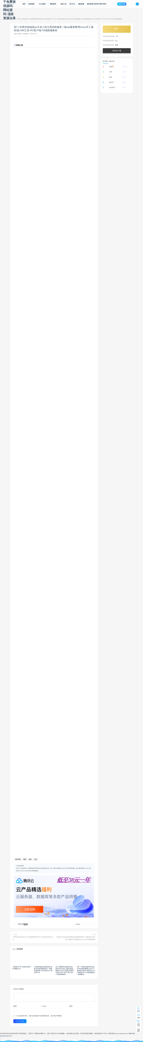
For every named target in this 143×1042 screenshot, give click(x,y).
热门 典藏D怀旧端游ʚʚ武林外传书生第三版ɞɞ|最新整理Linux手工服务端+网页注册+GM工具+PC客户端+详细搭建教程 (64, 970)
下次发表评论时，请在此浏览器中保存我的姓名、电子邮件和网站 (39, 1016)
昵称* (15, 1006)
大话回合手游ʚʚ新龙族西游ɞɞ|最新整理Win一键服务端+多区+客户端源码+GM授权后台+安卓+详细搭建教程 (75, 938)
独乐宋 (20, 34)
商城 (24, 859)
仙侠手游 (18, 859)
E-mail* (43, 1006)
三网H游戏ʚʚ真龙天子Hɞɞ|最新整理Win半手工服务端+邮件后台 (32, 938)
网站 (71, 1006)
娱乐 (30, 859)
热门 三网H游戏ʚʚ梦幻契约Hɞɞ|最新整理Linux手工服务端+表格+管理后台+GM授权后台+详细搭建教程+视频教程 (86, 970)
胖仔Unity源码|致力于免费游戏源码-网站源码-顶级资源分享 (35, 19)
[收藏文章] (84, 924)
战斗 (35, 859)
